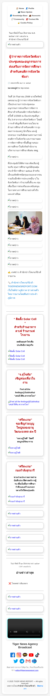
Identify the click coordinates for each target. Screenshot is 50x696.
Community (17, 19)
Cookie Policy (25, 23)
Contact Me (32, 19)
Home (20, 8)
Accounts (34, 16)
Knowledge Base (18, 16)
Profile (30, 8)
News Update (25, 12)
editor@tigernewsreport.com (26, 670)
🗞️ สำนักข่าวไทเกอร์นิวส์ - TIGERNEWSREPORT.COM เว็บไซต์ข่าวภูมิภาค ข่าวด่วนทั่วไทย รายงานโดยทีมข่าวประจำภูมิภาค (23, 290)
